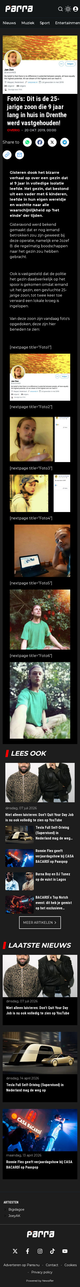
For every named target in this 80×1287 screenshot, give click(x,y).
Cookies (70, 1265)
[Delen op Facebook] (39, 142)
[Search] (60, 9)
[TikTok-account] (52, 1251)
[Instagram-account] (40, 1251)
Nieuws (9, 23)
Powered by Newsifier (40, 1280)
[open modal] (75, 9)
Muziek (27, 23)
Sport (45, 23)
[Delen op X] (52, 142)
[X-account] (15, 1251)
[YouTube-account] (65, 1251)
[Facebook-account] (27, 1251)
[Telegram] (64, 142)
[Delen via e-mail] (19, 154)
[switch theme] (68, 9)
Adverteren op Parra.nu (22, 1265)
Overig (13, 130)
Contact (52, 1265)
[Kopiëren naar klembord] (7, 154)
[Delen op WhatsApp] (27, 142)
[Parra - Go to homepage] (18, 9)
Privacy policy (41, 1272)
